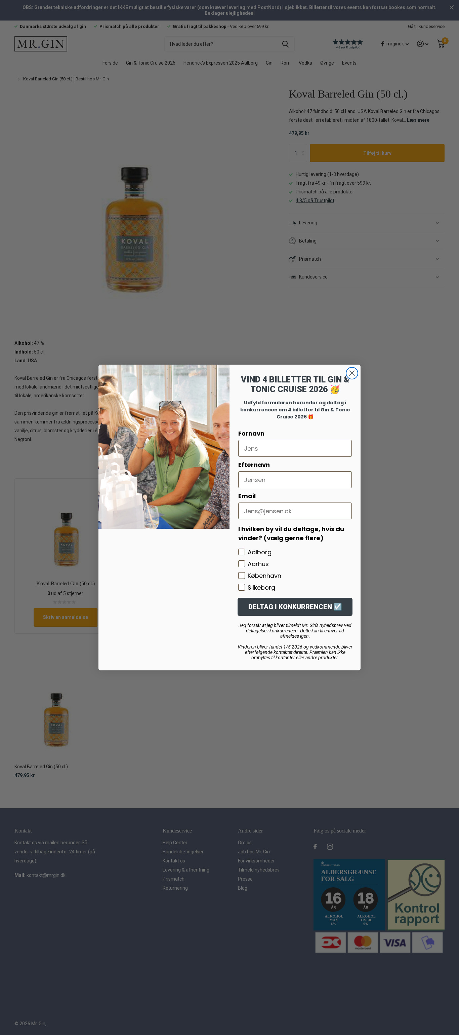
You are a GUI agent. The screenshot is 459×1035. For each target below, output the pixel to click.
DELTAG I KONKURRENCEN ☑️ (295, 607)
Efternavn (254, 464)
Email (247, 496)
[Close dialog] (352, 373)
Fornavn (251, 433)
